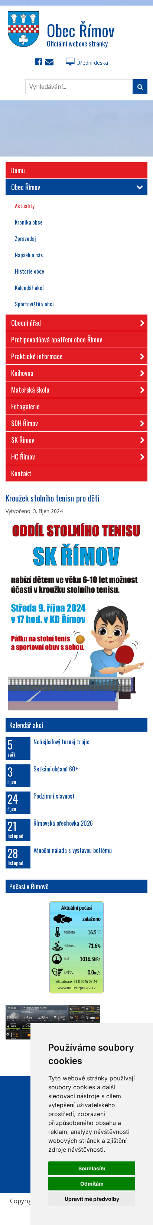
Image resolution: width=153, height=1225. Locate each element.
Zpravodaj (25, 238)
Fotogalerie (25, 406)
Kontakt (21, 473)
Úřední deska (92, 62)
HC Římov (23, 456)
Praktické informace (37, 356)
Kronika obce (29, 222)
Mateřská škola (30, 389)
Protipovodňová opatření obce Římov (56, 339)
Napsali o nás (29, 255)
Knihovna (22, 373)
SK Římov (22, 440)
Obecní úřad (26, 323)
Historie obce (29, 271)
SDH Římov (24, 423)
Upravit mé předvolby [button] (92, 1199)
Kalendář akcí (29, 287)
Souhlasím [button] (91, 1168)
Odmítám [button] (92, 1183)
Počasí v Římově (29, 886)
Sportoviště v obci (34, 304)
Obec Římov (25, 187)
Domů (18, 170)
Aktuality (25, 206)
